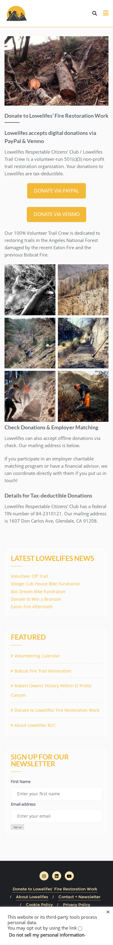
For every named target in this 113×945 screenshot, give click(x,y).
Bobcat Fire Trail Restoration (42, 671)
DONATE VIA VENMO (57, 214)
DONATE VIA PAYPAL (56, 190)
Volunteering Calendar (37, 656)
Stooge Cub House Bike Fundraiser (45, 584)
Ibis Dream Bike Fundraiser (38, 591)
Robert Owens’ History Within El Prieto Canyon (51, 690)
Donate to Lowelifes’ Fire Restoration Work (56, 710)
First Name (20, 781)
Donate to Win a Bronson (36, 599)
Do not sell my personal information (46, 934)
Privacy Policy (76, 904)
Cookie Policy (39, 904)
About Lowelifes (32, 896)
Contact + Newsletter (79, 896)
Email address (23, 804)
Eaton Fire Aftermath (32, 606)
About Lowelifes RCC (35, 725)
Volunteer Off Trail (29, 576)
